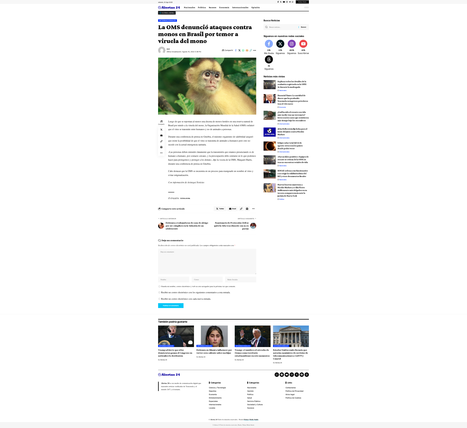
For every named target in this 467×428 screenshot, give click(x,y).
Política (281, 199)
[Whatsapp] (277, 374)
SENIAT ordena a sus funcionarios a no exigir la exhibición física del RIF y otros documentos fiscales (293, 173)
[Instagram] (287, 2)
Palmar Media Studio (251, 419)
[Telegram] (289, 2)
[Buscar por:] (283, 27)
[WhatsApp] (292, 2)
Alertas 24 (163, 360)
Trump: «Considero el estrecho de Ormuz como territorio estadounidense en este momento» (252, 353)
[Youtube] (303, 47)
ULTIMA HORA (185, 198)
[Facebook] (278, 2)
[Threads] (269, 63)
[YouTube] (284, 2)
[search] (301, 7)
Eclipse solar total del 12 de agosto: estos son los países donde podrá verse (290, 146)
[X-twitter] (297, 374)
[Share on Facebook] (235, 50)
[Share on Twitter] (239, 50)
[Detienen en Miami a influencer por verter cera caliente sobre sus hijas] (214, 336)
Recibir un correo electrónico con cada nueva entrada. (186, 298)
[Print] (161, 147)
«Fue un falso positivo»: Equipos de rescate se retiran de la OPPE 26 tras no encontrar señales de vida (293, 159)
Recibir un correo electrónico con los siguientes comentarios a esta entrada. (195, 292)
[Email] (247, 50)
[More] (254, 50)
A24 (168, 49)
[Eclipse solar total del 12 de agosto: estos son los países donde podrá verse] (270, 146)
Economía (282, 107)
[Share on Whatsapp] (243, 50)
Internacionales (167, 20)
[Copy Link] (250, 50)
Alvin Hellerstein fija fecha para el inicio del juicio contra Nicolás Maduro (292, 132)
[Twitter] (280, 2)
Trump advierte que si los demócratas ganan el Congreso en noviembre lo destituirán (175, 353)
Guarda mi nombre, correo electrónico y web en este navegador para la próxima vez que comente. (198, 286)
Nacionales (283, 90)
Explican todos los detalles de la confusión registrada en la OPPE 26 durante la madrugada (292, 84)
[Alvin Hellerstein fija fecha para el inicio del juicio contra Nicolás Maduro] (270, 132)
